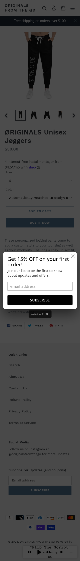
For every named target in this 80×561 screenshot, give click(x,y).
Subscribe (40, 300)
